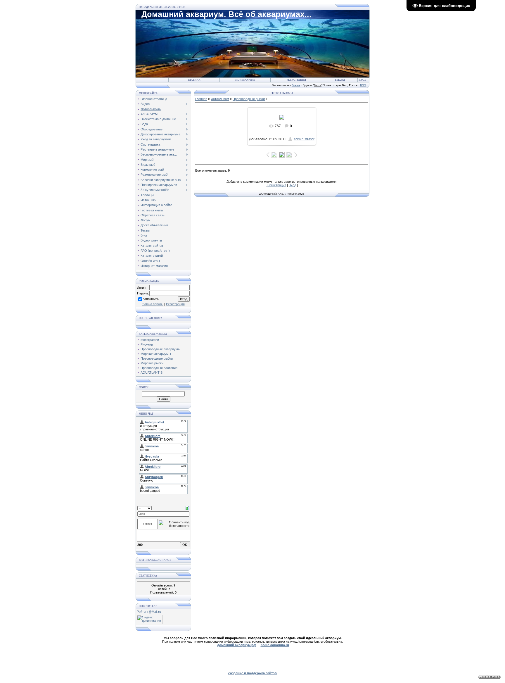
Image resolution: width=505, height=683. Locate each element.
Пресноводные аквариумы (160, 349)
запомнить (151, 299)
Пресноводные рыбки (157, 358)
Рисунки (147, 344)
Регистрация (296, 79)
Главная (194, 79)
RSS (363, 85)
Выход (340, 79)
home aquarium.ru (275, 645)
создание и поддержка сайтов (252, 673)
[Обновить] (187, 508)
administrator (304, 139)
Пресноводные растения (159, 368)
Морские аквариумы (156, 354)
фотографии (150, 340)
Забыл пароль (152, 304)
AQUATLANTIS (151, 372)
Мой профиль (245, 79)
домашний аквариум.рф (236, 645)
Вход (362, 79)
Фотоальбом (220, 99)
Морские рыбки (152, 363)
